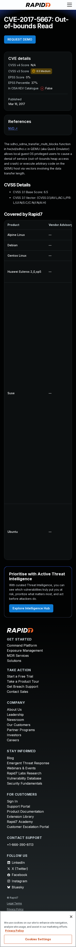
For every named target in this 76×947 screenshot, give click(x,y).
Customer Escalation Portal (28, 827)
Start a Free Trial (20, 676)
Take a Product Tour (23, 681)
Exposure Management (25, 650)
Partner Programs (21, 730)
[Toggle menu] (69, 5)
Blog (10, 758)
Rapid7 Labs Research (24, 773)
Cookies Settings (38, 939)
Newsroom (15, 720)
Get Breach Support (22, 686)
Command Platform (22, 645)
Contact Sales (17, 692)
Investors (14, 735)
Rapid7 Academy (20, 822)
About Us (14, 709)
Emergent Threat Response (28, 763)
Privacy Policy (15, 909)
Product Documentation (25, 811)
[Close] (71, 916)
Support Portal (18, 806)
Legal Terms (14, 903)
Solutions (14, 661)
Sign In (12, 801)
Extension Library (20, 817)
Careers (13, 740)
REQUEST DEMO (19, 39)
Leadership (15, 715)
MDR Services (18, 656)
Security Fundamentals (24, 783)
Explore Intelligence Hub (31, 608)
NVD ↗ (13, 128)
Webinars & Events (21, 768)
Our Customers (18, 725)
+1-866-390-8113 (20, 845)
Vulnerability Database (24, 778)
